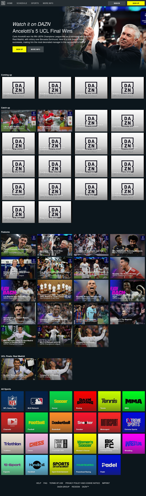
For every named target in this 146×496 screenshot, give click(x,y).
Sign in (117, 3)
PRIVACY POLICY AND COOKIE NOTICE (82, 483)
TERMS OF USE (56, 483)
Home (10, 3)
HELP (38, 483)
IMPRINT (106, 483)
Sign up (136, 3)
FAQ (45, 483)
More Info (48, 3)
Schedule (22, 3)
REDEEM (76, 486)
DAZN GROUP (63, 486)
